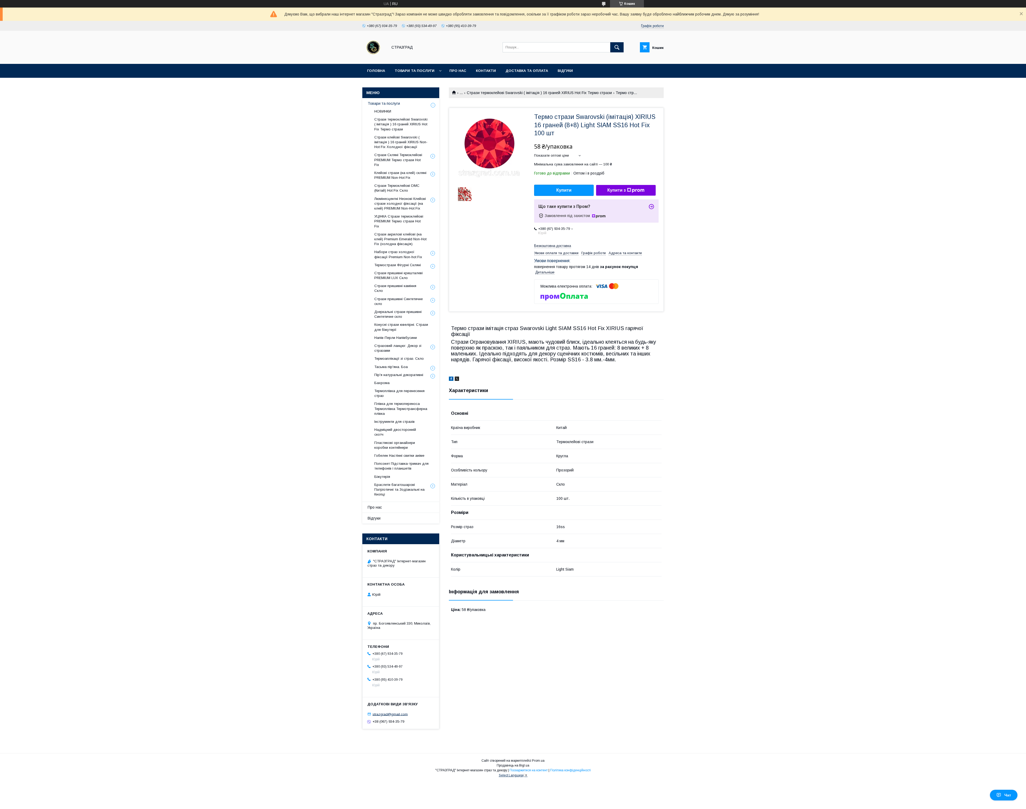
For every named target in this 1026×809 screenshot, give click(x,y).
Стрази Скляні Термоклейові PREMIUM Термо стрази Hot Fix (398, 160)
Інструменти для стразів (394, 422)
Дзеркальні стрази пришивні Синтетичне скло (398, 314)
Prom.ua (538, 760)
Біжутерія (382, 477)
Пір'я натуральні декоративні (398, 375)
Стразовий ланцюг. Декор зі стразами (397, 348)
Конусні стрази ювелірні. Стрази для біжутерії (401, 327)
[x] (457, 379)
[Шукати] (617, 47)
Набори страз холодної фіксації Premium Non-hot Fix (398, 254)
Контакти (486, 71)
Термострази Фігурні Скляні (397, 265)
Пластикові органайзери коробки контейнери (394, 445)
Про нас (457, 71)
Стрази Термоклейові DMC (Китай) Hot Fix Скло (396, 188)
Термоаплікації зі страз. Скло (399, 359)
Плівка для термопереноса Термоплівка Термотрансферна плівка (400, 408)
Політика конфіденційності (570, 770)
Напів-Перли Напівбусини (395, 338)
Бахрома (382, 383)
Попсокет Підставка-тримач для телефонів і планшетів (401, 466)
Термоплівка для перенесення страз (399, 393)
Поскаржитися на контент (529, 770)
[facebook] (451, 379)
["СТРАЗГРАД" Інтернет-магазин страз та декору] (373, 57)
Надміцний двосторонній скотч (395, 432)
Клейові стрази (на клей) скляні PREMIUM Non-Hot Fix (400, 175)
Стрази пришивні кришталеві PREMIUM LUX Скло (398, 275)
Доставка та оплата (527, 71)
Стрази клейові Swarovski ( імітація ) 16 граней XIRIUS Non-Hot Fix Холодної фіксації (401, 142)
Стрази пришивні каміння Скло (395, 288)
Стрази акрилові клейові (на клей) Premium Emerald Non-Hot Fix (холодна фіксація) (400, 239)
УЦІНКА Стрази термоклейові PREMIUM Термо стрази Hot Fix (398, 221)
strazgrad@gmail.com (390, 714)
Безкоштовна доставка (552, 246)
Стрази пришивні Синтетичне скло (398, 301)
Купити (564, 190)
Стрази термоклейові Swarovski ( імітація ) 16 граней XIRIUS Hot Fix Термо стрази (539, 93)
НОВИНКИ (382, 111)
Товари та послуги (414, 71)
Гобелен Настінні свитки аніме (399, 456)
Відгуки (565, 71)
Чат (1007, 795)
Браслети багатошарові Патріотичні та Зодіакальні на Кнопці (399, 489)
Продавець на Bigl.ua (513, 765)
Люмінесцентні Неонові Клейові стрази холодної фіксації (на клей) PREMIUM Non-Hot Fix (400, 203)
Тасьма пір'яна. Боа (391, 367)
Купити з (616, 190)
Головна (376, 71)
